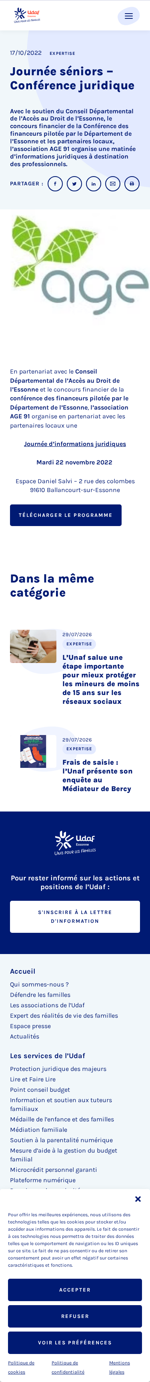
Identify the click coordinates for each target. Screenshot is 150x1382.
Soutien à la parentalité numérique (61, 1140)
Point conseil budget (40, 1089)
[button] (138, 1199)
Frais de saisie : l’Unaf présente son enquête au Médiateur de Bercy (97, 775)
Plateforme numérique (43, 1180)
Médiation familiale (38, 1129)
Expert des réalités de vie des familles (64, 1015)
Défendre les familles (40, 994)
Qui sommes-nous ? (39, 984)
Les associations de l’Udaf (47, 1005)
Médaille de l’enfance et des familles (62, 1119)
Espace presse (30, 1026)
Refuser (75, 1316)
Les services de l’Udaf (47, 1055)
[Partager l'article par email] (112, 183)
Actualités (24, 1036)
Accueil (22, 971)
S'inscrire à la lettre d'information (75, 916)
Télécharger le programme (66, 515)
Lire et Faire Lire (33, 1079)
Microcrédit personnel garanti (53, 1169)
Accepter (75, 1290)
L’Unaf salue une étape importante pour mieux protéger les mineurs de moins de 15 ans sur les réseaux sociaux (101, 679)
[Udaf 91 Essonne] (27, 15)
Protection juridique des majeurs (58, 1069)
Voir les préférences (75, 1343)
